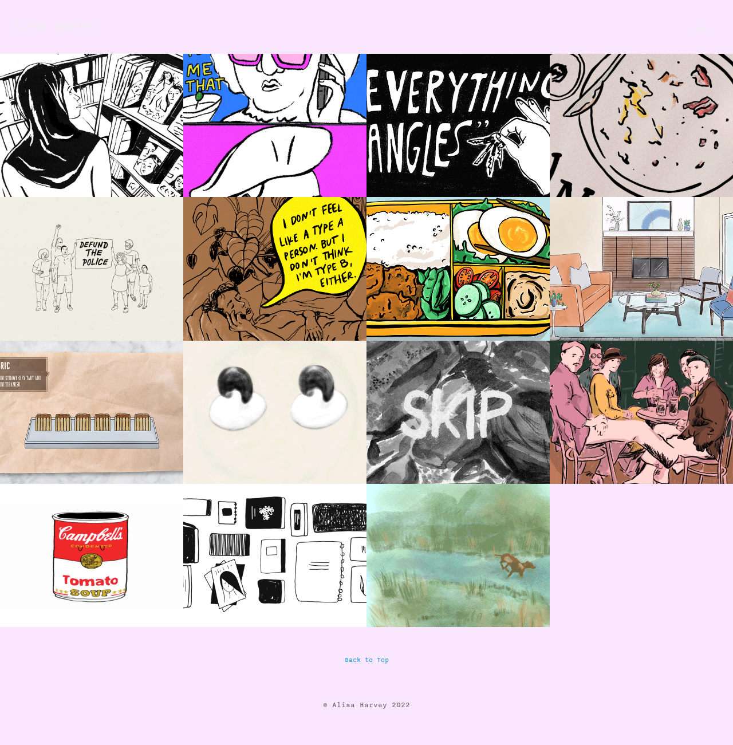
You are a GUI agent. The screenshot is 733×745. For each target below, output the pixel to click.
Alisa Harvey (54, 27)
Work (700, 28)
